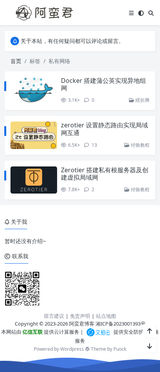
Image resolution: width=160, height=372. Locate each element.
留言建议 (54, 315)
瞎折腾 (142, 100)
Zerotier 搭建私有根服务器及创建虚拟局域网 (104, 174)
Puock (119, 349)
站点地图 (106, 315)
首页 (15, 61)
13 (93, 145)
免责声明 (80, 315)
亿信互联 (32, 331)
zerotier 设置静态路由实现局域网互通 (104, 129)
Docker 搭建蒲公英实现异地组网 (103, 84)
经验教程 (140, 145)
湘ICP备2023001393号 (121, 323)
